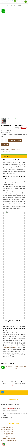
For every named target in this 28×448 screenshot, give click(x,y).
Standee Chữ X (17, 6)
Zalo (4, 347)
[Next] (24, 62)
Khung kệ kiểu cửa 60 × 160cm (7, 382)
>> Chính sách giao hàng (7, 433)
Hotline (15, 347)
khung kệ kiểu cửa (6, 151)
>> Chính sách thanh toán (7, 435)
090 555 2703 (10, 408)
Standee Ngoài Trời (16, 149)
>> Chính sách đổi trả (7, 427)
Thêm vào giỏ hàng (15, 140)
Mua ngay (5, 144)
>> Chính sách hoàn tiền (7, 429)
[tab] (14, 156)
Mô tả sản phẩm (6, 156)
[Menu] (2, 2)
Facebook (8, 347)
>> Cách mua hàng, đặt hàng (8, 438)
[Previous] (3, 62)
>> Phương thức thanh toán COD (9, 440)
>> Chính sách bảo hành (7, 431)
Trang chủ (9, 6)
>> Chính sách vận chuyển (7, 437)
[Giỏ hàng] (25, 2)
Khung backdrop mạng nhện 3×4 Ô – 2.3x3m (20, 382)
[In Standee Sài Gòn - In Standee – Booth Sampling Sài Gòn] (14, 1)
